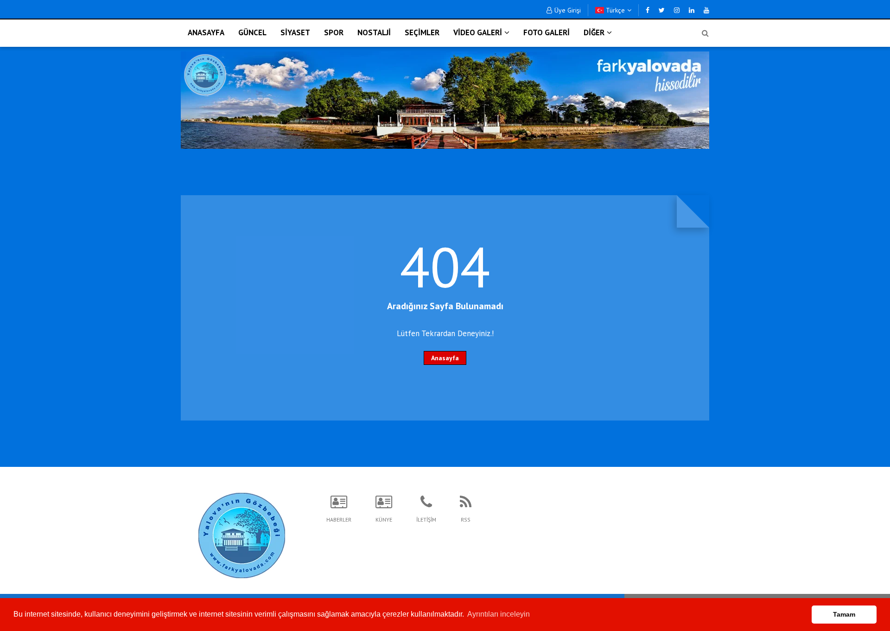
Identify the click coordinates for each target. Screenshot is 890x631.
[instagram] (677, 10)
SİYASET (295, 32)
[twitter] (662, 10)
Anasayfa (445, 358)
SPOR (333, 32)
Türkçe (614, 10)
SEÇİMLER (422, 32)
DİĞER (594, 32)
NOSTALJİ (374, 32)
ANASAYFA (206, 32)
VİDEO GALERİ (477, 32)
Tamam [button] (844, 614)
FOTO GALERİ (546, 32)
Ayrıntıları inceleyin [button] (498, 614)
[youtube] (706, 10)
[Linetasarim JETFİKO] (241, 534)
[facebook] (647, 10)
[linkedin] (691, 10)
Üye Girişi (567, 10)
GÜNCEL (252, 32)
